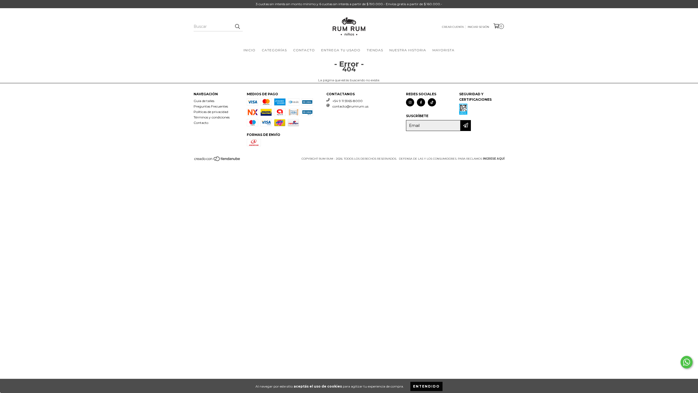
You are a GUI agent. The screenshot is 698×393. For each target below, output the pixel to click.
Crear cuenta (453, 27)
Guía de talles (204, 101)
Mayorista (443, 50)
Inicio (249, 50)
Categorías (274, 50)
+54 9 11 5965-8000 (347, 101)
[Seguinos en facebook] (421, 102)
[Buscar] (237, 26)
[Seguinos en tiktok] (432, 102)
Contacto (304, 50)
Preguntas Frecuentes (211, 106)
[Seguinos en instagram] (410, 102)
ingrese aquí (493, 158)
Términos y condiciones (212, 117)
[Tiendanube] (217, 160)
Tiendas (375, 50)
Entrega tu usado (340, 50)
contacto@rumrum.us (350, 106)
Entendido (426, 386)
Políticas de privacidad (211, 112)
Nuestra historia (407, 50)
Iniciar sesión (478, 27)
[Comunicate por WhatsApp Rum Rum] (687, 362)
